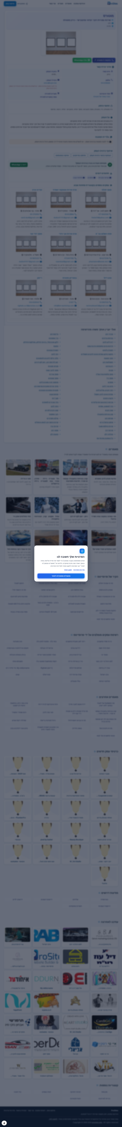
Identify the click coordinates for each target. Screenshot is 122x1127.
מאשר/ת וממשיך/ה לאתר (61, 576)
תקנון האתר (68, 570)
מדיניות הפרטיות (79, 570)
